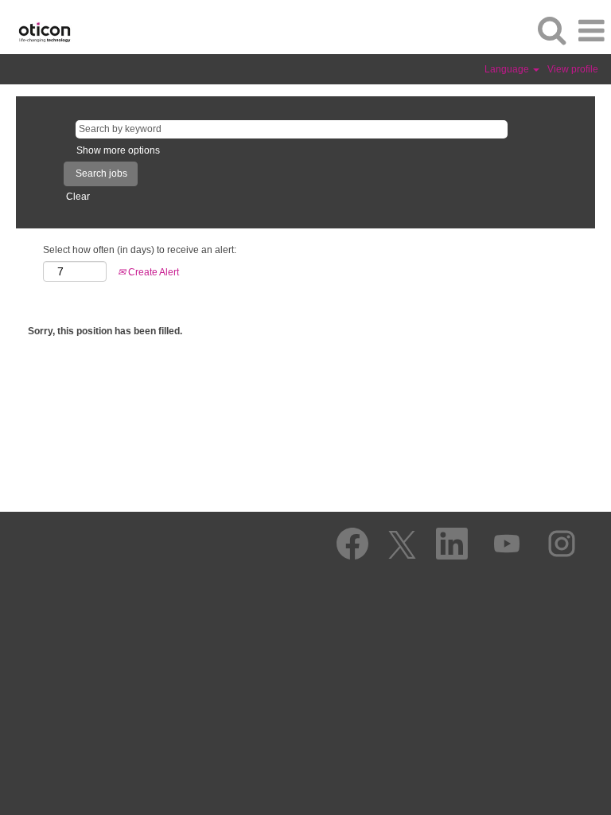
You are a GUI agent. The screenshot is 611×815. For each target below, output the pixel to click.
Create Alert (152, 272)
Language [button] (508, 69)
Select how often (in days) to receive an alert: (139, 249)
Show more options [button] (118, 150)
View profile (572, 69)
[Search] (551, 30)
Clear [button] (78, 196)
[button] (591, 30)
